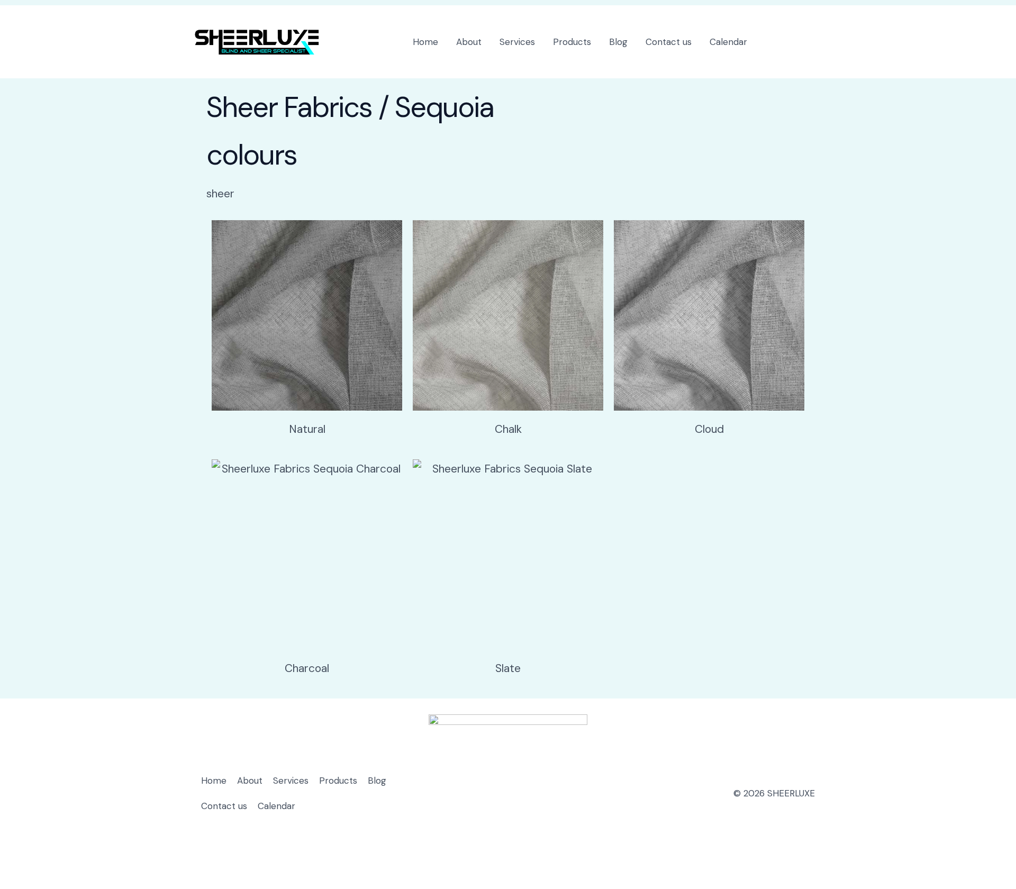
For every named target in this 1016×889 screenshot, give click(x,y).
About (469, 42)
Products (572, 42)
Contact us (669, 42)
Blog (618, 42)
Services (517, 42)
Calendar (728, 42)
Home (425, 42)
